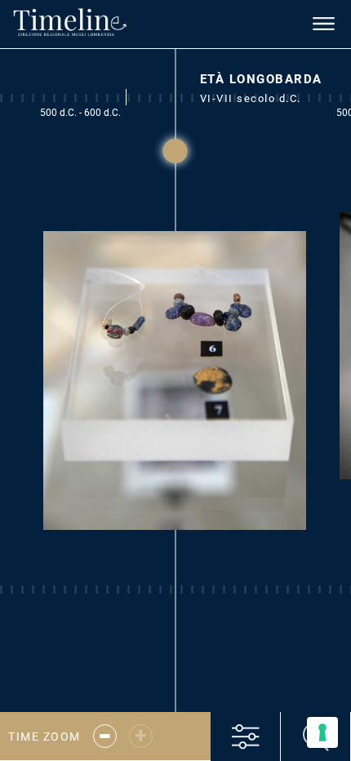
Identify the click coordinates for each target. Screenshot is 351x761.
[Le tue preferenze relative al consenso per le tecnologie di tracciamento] (322, 732)
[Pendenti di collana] (175, 392)
